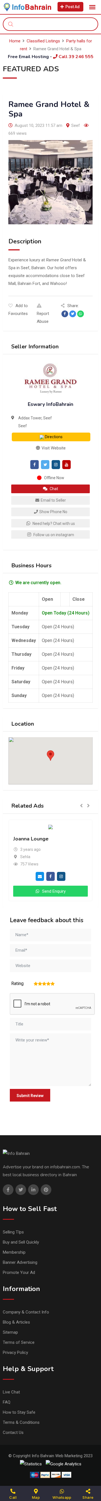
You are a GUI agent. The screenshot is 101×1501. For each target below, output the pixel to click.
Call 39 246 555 (75, 57)
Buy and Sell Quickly (21, 1242)
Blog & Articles (16, 1322)
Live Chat (11, 1392)
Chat (53, 488)
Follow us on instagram (53, 535)
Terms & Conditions (21, 1422)
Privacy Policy (15, 1352)
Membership (14, 1252)
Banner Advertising (20, 1262)
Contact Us (13, 1432)
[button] (50, 755)
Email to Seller (53, 500)
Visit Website (53, 448)
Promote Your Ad (19, 1272)
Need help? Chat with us (53, 523)
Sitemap (10, 1332)
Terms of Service (19, 1342)
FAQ (6, 1402)
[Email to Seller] (83, 876)
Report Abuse (43, 317)
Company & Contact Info (26, 1312)
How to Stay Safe (19, 1412)
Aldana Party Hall (72, 838)
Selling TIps (13, 1232)
